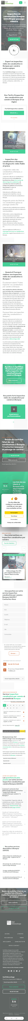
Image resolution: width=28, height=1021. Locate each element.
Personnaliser (14, 519)
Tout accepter (14, 512)
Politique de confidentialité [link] (14, 522)
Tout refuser (14, 516)
